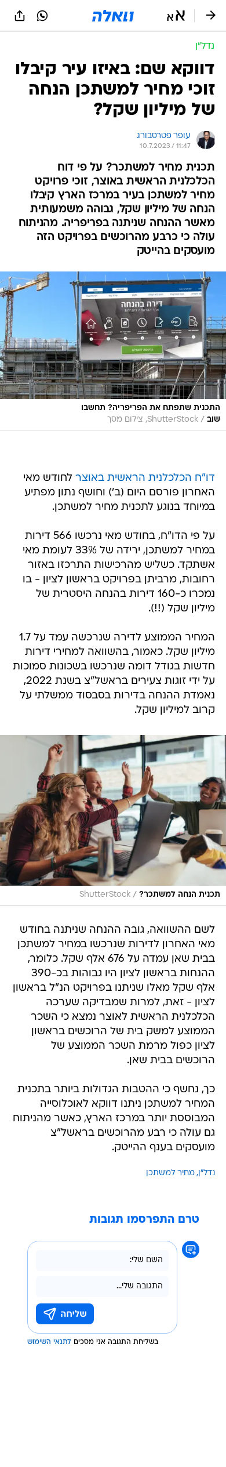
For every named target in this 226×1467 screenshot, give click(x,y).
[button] (176, 15)
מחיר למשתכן (170, 1173)
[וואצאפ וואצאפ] (42, 15)
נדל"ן (206, 1173)
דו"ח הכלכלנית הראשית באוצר (145, 478)
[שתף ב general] (19, 15)
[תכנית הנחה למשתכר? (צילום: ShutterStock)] (113, 820)
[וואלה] (113, 15)
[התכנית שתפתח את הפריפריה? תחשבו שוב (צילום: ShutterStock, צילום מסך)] (113, 350)
